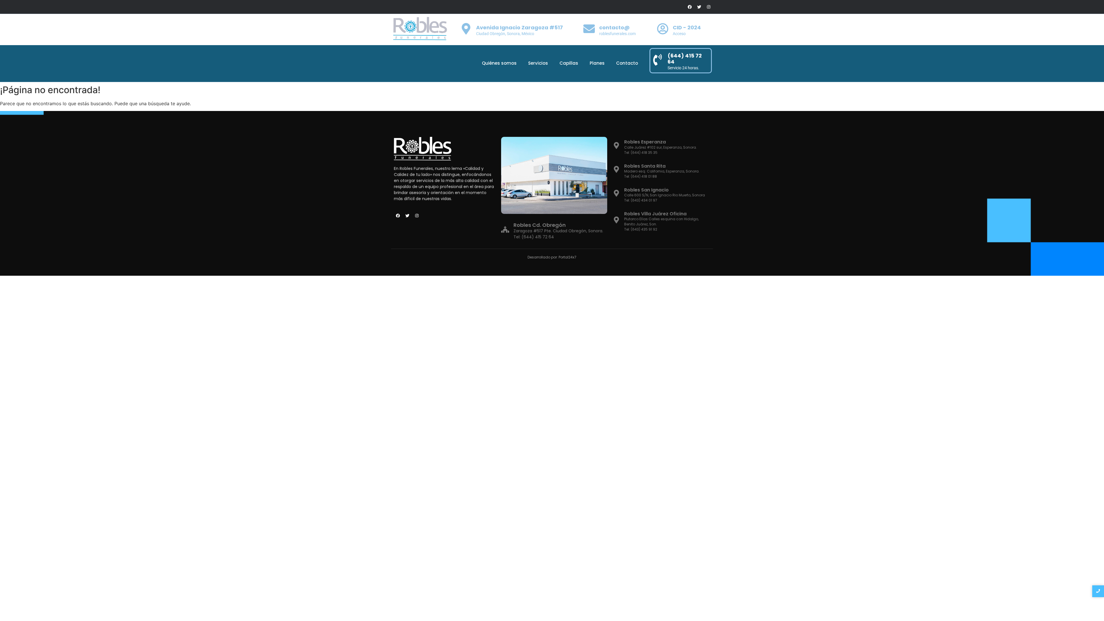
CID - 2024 (687, 27)
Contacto (627, 63)
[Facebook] (690, 7)
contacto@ (614, 27)
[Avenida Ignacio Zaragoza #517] (466, 29)
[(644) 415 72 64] (657, 60)
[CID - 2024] (662, 29)
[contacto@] (589, 29)
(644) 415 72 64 (685, 59)
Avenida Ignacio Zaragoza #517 (519, 27)
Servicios (538, 63)
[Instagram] (709, 7)
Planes (597, 63)
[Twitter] (699, 7)
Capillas (568, 63)
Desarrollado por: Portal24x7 (552, 257)
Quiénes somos (499, 63)
